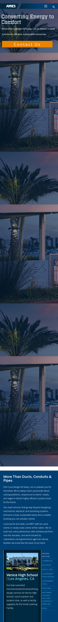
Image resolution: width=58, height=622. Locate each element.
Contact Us (27, 44)
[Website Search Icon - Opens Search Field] (53, 7)
